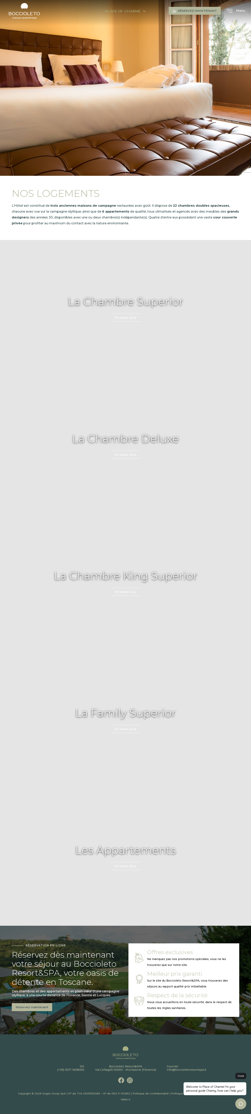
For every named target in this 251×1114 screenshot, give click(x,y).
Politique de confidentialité (151, 1093)
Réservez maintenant (197, 11)
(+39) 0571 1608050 (70, 1069)
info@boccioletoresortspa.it (186, 1069)
